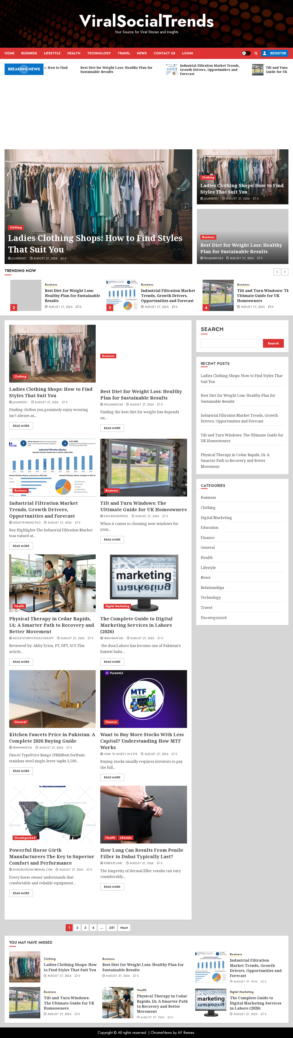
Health (73, 53)
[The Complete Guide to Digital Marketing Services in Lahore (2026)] (143, 583)
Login (187, 53)
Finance (111, 722)
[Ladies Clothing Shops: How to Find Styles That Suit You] (99, 206)
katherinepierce (116, 516)
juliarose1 (19, 259)
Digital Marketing (117, 606)
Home (9, 53)
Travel (124, 53)
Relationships (212, 587)
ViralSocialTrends (146, 21)
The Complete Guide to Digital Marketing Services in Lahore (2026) (136, 625)
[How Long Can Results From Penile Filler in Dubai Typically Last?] (143, 815)
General (20, 722)
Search (212, 329)
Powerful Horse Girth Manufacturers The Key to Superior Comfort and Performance (51, 856)
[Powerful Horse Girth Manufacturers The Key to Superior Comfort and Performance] (52, 815)
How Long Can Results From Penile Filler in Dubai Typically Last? (141, 853)
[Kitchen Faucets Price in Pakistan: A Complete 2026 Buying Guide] (52, 699)
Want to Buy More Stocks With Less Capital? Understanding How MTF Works (142, 740)
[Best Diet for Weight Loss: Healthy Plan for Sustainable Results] (20, 295)
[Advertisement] (146, 110)
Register (278, 53)
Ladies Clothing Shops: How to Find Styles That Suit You (95, 243)
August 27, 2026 (45, 259)
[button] (256, 53)
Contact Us (164, 53)
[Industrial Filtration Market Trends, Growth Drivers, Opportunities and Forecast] (116, 295)
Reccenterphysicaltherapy (33, 638)
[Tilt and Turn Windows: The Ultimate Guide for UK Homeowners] (212, 295)
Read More (21, 426)
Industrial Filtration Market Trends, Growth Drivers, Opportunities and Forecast (162, 295)
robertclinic (113, 863)
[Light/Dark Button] (246, 53)
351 (112, 927)
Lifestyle (52, 53)
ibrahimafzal (113, 638)
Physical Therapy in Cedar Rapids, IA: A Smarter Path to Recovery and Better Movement (51, 625)
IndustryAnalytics (27, 523)
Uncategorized (24, 838)
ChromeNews (161, 1032)
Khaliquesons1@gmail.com (32, 870)
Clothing (16, 227)
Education (209, 527)
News (142, 53)
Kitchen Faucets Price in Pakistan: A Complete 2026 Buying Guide (52, 737)
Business (29, 53)
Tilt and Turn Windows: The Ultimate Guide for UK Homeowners (258, 295)
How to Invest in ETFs (121, 754)
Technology (99, 53)
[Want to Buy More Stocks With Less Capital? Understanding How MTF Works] (143, 699)
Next (124, 927)
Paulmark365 (213, 258)
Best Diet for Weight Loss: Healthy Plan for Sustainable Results (241, 248)
